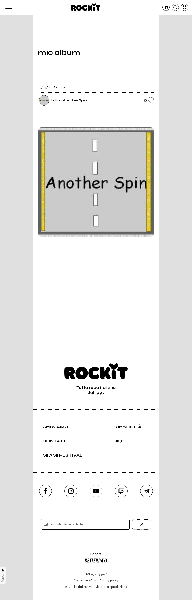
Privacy (3, 576)
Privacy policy (109, 580)
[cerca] (175, 7)
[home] (86, 7)
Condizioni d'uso (85, 580)
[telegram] (146, 491)
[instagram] (70, 491)
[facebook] (45, 491)
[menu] (7, 7)
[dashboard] (184, 7)
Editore (93, 556)
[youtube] (96, 491)
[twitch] (121, 491)
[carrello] (166, 7)
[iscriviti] (141, 524)
